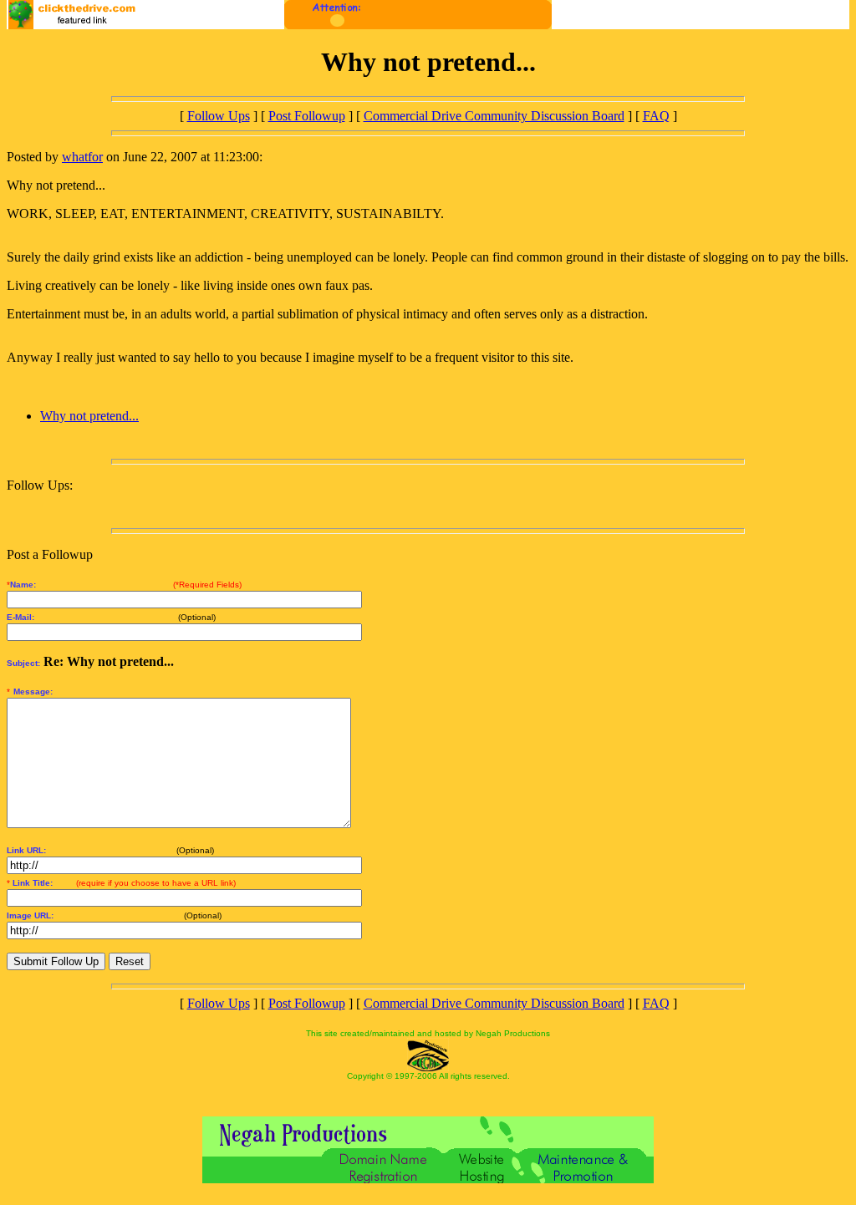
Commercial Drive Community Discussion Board (494, 116)
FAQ (656, 116)
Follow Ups (218, 116)
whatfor (82, 157)
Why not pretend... (89, 416)
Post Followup (306, 116)
